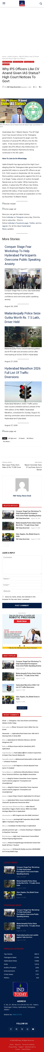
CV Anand (21, 438)
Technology (6, 540)
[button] (19, 646)
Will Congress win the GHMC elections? (26, 815)
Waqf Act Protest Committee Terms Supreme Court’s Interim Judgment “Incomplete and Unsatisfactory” (19, 780)
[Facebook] (11, 1029)
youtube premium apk (9, 830)
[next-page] (7, 545)
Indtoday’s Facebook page (18, 223)
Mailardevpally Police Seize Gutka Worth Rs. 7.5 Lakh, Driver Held (23, 318)
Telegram (20, 217)
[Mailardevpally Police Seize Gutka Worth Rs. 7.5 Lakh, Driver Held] (8, 526)
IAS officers (30, 438)
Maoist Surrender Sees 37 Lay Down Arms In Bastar (33, 467)
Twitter (32, 223)
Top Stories (6, 64)
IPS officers (6, 441)
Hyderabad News (18, 62)
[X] (22, 1029)
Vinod (4, 721)
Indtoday (9, 217)
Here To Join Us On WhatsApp (14, 158)
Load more (21, 708)
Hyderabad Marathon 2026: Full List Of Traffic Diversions (23, 373)
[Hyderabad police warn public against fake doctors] (9, 938)
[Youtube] (33, 1029)
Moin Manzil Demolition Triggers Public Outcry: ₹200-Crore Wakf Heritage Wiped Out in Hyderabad (19, 808)
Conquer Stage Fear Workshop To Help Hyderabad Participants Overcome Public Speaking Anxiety (23, 255)
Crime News (6, 529)
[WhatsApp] (27, 1029)
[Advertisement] (22, 30)
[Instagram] (16, 1029)
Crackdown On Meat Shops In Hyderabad (22, 826)
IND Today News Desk (14, 87)
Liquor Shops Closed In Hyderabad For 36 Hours (24, 796)
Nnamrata (5, 733)
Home (4, 56)
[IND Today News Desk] (3, 87)
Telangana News (29, 62)
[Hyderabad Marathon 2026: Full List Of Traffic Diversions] (8, 688)
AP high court (12, 438)
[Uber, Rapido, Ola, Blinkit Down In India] (8, 537)
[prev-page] (3, 545)
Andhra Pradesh (13, 56)
